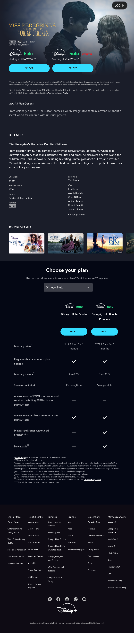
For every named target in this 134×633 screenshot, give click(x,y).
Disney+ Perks (33, 529)
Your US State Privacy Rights (16, 541)
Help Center (33, 549)
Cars (109, 574)
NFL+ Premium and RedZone (56, 569)
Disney (70, 522)
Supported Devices (35, 556)
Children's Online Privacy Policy (15, 531)
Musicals (91, 529)
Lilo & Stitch (113, 553)
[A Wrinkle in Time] (26, 243)
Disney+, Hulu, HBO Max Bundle (56, 558)
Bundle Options (54, 532)
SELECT (29, 68)
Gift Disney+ (33, 577)
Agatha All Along (115, 581)
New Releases (33, 536)
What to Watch (34, 542)
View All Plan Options (21, 103)
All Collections (94, 522)
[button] (37, 517)
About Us (31, 563)
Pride (90, 563)
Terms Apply (20, 457)
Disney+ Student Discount (54, 524)
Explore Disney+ (34, 522)
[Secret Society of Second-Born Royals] (66, 243)
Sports (90, 542)
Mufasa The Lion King (117, 587)
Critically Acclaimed (96, 536)
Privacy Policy (13, 522)
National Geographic (76, 549)
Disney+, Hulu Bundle (57, 539)
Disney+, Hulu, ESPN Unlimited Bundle (56, 548)
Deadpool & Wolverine (113, 531)
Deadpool (112, 522)
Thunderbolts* (114, 567)
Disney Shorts (93, 549)
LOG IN (120, 5)
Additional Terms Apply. (58, 93)
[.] (50, 599)
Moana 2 (111, 546)
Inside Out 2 (113, 539)
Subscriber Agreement (17, 550)
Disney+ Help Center (92, 479)
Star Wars (72, 542)
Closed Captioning (35, 570)
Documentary (93, 556)
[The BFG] (105, 243)
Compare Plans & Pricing (55, 579)
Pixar (70, 529)
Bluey (110, 560)
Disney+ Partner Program (34, 586)
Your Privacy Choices (16, 557)
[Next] (128, 243)
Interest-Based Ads (15, 563)
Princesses (92, 570)
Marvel (71, 536)
